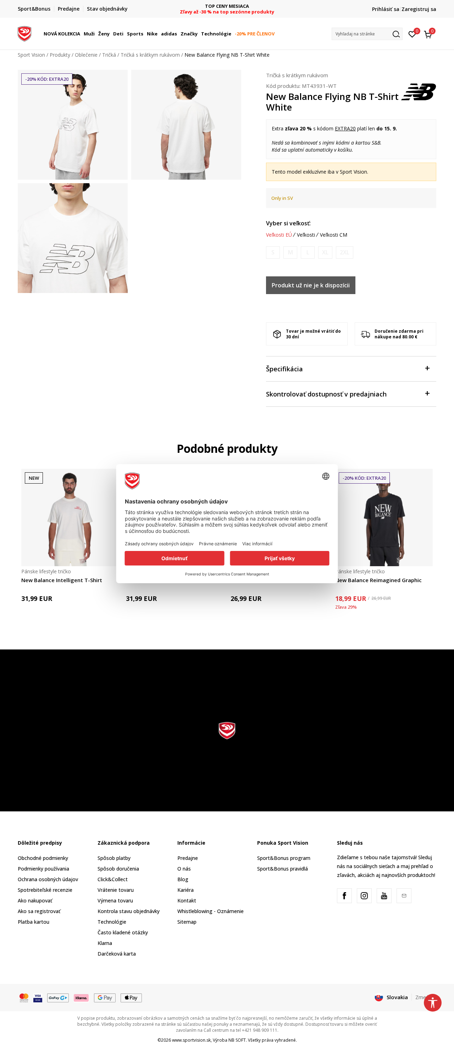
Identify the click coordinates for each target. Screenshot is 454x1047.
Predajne (187, 858)
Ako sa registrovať (39, 911)
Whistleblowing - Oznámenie (210, 911)
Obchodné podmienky (43, 858)
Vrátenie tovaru (116, 889)
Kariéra (185, 889)
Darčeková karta (117, 953)
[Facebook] (344, 896)
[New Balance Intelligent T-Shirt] (70, 517)
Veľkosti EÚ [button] (279, 235)
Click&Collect (113, 879)
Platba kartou (33, 921)
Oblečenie (86, 54)
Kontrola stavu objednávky (129, 911)
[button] (81, 34)
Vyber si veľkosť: (288, 223)
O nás (184, 868)
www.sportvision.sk (191, 1040)
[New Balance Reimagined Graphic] (384, 517)
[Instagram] (364, 896)
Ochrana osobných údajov (48, 879)
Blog (182, 879)
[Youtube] (384, 896)
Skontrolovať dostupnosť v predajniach (326, 394)
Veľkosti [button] (306, 235)
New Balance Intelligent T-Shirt (61, 580)
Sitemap (186, 921)
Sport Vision (31, 54)
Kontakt (186, 900)
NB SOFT (237, 1040)
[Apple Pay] (131, 997)
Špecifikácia (284, 369)
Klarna (105, 943)
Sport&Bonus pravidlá (282, 868)
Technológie (112, 921)
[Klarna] (81, 997)
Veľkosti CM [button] (333, 235)
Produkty (60, 54)
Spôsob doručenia (118, 868)
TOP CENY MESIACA (227, 6)
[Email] (404, 896)
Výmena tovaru (115, 900)
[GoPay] (58, 997)
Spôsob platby (114, 858)
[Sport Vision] (24, 33)
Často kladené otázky (123, 932)
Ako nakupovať (35, 900)
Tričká (109, 54)
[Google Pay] (105, 997)
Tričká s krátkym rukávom (150, 54)
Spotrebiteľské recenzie (45, 889)
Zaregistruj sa (419, 9)
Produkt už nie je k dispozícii (311, 285)
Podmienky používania (43, 868)
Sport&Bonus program (283, 858)
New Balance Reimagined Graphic (378, 580)
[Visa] (37, 997)
